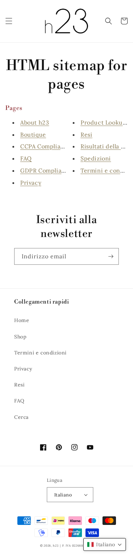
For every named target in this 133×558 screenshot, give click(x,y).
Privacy (30, 182)
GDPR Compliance (46, 170)
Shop (20, 336)
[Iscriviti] (110, 256)
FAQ (26, 158)
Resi (86, 134)
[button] (9, 21)
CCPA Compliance (45, 146)
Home (21, 320)
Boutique (33, 134)
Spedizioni (96, 158)
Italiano (63, 495)
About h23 (34, 122)
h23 (56, 545)
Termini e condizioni (40, 352)
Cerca (21, 417)
